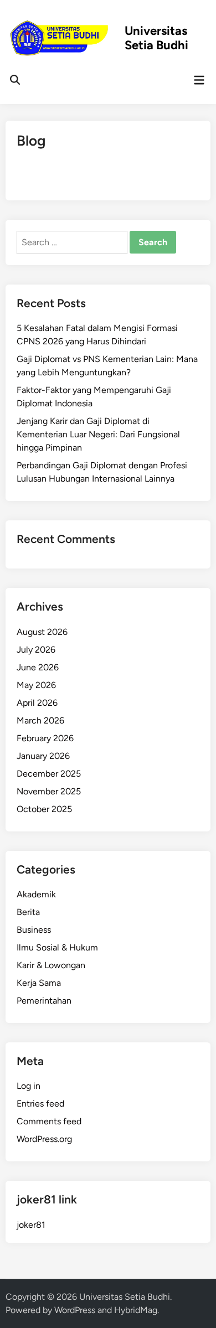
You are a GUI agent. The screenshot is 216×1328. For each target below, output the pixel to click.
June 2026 (38, 667)
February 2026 (45, 738)
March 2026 (40, 720)
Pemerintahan (44, 1000)
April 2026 (37, 702)
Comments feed (49, 1121)
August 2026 (42, 632)
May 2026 (36, 685)
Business (34, 929)
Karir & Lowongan (51, 965)
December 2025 (49, 773)
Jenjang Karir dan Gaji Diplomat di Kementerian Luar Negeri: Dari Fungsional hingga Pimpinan (98, 434)
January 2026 (43, 756)
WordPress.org (44, 1139)
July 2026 (36, 649)
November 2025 (49, 791)
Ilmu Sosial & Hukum (57, 947)
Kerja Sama (39, 983)
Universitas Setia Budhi (156, 38)
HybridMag (135, 1310)
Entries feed (40, 1103)
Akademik (36, 894)
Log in (28, 1086)
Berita (28, 912)
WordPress (74, 1310)
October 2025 (44, 809)
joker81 (31, 1225)
